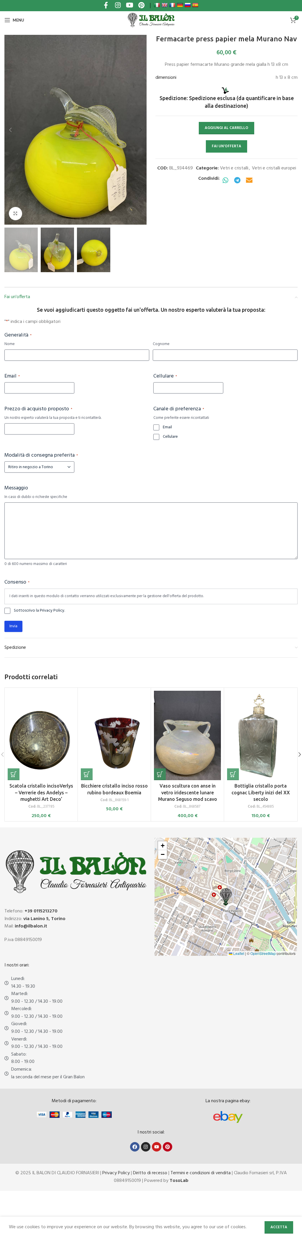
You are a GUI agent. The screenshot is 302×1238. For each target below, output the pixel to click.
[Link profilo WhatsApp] (226, 181)
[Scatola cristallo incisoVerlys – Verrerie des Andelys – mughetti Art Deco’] (41, 735)
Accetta (278, 1227)
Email (12, 376)
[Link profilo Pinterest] (141, 6)
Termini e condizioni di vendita (200, 1173)
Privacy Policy (116, 1173)
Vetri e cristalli (234, 168)
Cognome (161, 344)
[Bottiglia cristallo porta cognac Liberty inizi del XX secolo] (260, 735)
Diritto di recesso (150, 1173)
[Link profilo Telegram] (237, 181)
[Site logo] (151, 20)
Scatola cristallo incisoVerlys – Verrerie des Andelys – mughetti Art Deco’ (41, 792)
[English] (165, 5)
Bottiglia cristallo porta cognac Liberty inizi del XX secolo (261, 792)
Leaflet (238, 953)
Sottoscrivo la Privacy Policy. (39, 611)
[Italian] (157, 5)
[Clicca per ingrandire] (15, 213)
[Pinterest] (167, 1147)
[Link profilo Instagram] (118, 6)
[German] (180, 5)
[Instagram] (145, 1147)
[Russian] (188, 5)
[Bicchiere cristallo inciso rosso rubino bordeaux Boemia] (114, 735)
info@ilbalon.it (31, 926)
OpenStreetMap (263, 953)
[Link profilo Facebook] (106, 6)
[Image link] (228, 1117)
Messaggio (16, 488)
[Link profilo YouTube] (129, 6)
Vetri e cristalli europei (274, 168)
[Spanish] (195, 5)
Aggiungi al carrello (226, 128)
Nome (9, 344)
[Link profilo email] (249, 181)
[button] (10, 130)
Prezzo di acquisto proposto (38, 409)
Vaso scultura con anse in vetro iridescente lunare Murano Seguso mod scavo (187, 792)
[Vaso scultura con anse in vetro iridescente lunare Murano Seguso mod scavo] (187, 735)
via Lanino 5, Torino (44, 919)
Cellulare (165, 376)
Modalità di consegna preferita (41, 455)
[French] (172, 5)
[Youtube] (156, 1147)
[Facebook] (134, 1147)
